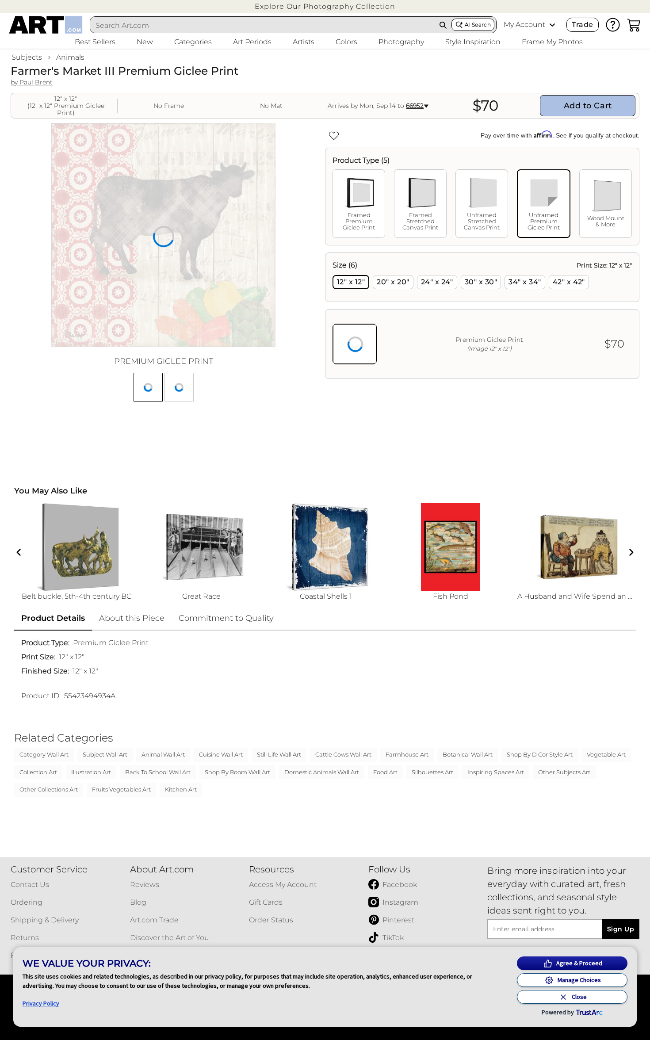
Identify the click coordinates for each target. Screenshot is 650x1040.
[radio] (351, 282)
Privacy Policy (41, 1003)
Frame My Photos (552, 42)
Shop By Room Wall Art (237, 772)
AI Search (478, 24)
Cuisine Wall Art (221, 754)
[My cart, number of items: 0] (634, 25)
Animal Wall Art (163, 754)
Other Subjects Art (564, 772)
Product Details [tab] (53, 618)
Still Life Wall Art (279, 754)
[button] (325, 6)
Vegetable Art (606, 754)
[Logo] (46, 25)
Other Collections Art (48, 789)
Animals (70, 57)
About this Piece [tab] (131, 618)
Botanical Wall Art (468, 754)
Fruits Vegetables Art (121, 789)
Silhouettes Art (432, 772)
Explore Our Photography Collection (325, 6)
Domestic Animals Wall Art (321, 772)
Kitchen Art (181, 789)
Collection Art (38, 772)
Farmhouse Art (407, 754)
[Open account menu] (552, 24)
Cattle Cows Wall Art (343, 754)
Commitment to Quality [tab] (226, 618)
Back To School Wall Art (158, 772)
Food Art (385, 772)
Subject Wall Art (105, 754)
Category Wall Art (44, 754)
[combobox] (262, 25)
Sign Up (620, 929)
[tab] (359, 203)
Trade (582, 24)
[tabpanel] (482, 315)
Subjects (26, 57)
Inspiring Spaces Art (495, 772)
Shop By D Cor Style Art (540, 754)
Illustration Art (91, 772)
